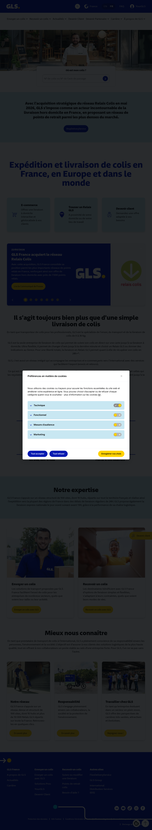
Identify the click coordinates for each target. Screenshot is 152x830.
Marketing (39, 434)
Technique (39, 405)
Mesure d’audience (44, 424)
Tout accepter (37, 453)
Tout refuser (58, 453)
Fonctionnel (40, 415)
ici (99, 394)
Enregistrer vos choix (111, 453)
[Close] (121, 376)
